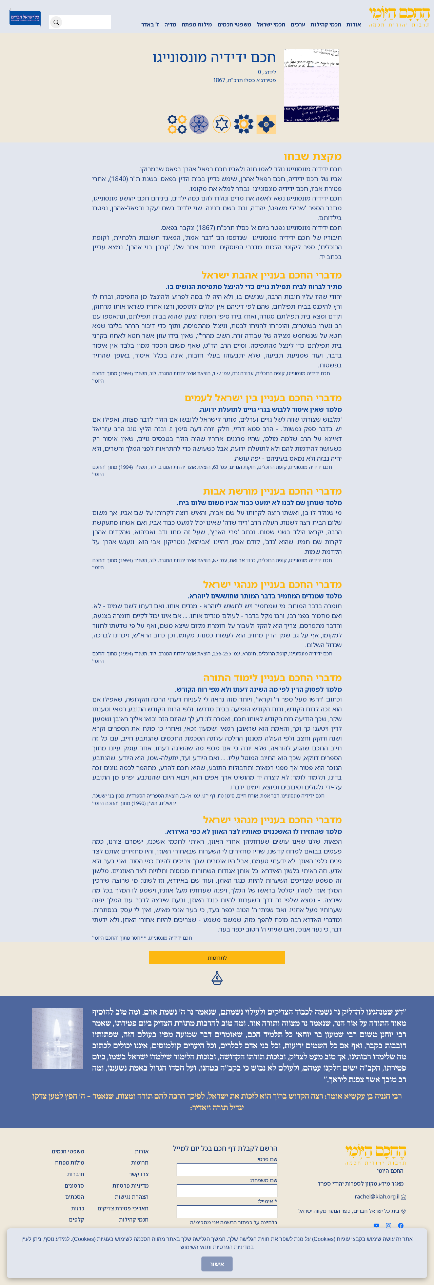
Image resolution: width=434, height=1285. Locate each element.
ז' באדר (150, 24)
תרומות (140, 1162)
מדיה (170, 24)
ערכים (298, 24)
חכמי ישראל (271, 24)
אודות (354, 24)
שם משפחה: (263, 1180)
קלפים (76, 1219)
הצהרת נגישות (132, 1197)
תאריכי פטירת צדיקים (123, 1208)
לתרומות (217, 957)
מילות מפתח (197, 24)
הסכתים (74, 1197)
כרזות (77, 1208)
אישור (217, 1264)
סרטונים (74, 1185)
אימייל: (267, 1201)
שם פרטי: (267, 1159)
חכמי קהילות (326, 24)
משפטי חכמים (234, 24)
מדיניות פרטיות (131, 1185)
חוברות (75, 1174)
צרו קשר (139, 1174)
